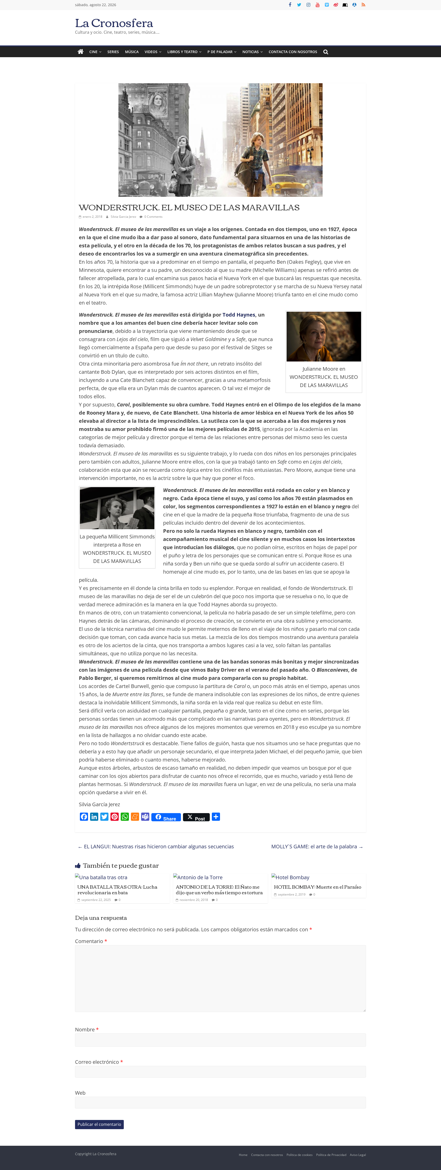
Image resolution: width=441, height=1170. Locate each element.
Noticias (250, 51)
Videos (151, 51)
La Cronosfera (114, 22)
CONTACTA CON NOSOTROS (293, 51)
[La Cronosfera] (80, 51)
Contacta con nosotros (267, 1155)
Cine (93, 51)
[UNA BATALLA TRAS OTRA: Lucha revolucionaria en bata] (101, 877)
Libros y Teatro (182, 51)
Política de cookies (300, 1155)
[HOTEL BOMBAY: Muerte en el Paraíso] (290, 877)
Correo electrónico (99, 1061)
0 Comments (153, 216)
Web (80, 1092)
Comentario (91, 941)
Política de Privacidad (331, 1155)
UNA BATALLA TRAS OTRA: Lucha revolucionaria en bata (117, 889)
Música (132, 51)
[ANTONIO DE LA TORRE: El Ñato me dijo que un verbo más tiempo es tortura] (198, 877)
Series (113, 51)
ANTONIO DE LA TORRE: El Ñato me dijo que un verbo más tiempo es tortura (219, 889)
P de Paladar (219, 51)
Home (243, 1155)
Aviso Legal (358, 1155)
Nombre (87, 1029)
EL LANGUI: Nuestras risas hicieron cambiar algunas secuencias (156, 846)
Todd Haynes (239, 314)
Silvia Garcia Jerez (124, 216)
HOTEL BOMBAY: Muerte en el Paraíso (317, 886)
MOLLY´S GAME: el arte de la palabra (317, 846)
